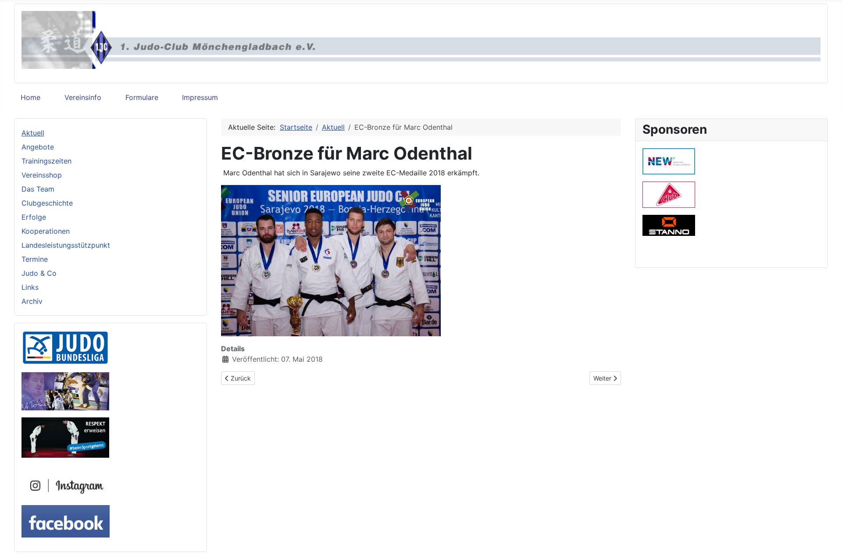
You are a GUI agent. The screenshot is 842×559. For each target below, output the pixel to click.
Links (30, 287)
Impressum (200, 97)
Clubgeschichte (47, 203)
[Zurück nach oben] (826, 543)
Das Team (37, 189)
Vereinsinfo (82, 97)
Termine (34, 259)
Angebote (37, 146)
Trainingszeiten (46, 161)
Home (30, 97)
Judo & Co (39, 273)
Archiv (32, 301)
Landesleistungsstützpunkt (65, 245)
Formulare (141, 97)
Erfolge (33, 217)
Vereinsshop (41, 175)
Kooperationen (45, 231)
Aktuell (32, 132)
